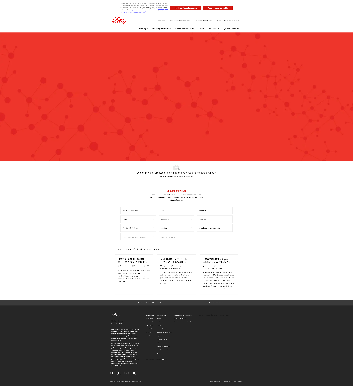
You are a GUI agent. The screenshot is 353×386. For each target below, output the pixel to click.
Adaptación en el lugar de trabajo (203, 20)
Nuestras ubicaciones (211, 315)
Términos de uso (227, 381)
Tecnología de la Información (164, 332)
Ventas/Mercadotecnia (162, 350)
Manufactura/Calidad (162, 339)
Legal (158, 336)
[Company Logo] (119, 20)
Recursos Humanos (162, 329)
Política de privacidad (215, 381)
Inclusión (148, 336)
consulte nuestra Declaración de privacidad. (132, 12)
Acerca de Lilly (149, 322)
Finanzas (159, 325)
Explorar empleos (161, 20)
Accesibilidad (149, 318)
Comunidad (149, 329)
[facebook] (112, 373)
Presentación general (180, 318)
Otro (158, 353)
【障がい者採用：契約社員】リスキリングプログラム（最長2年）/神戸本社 (132, 260)
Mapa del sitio (238, 381)
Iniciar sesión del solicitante (231, 20)
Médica (158, 343)
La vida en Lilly (149, 325)
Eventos (202, 29)
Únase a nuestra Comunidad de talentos (180, 20)
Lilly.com (218, 20)
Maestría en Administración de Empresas (185, 322)
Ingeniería (159, 322)
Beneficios (148, 332)
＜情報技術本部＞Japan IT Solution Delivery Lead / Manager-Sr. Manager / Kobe (217, 260)
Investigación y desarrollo (163, 346)
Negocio (159, 318)
